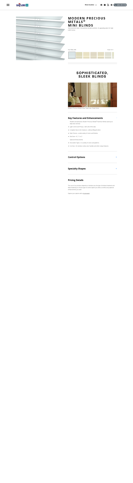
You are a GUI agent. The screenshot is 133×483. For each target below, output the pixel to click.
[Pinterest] (111, 5)
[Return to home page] (38, 5)
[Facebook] (101, 5)
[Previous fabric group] (106, 49)
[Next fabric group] (113, 49)
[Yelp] (108, 5)
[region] (40, 38)
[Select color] (72, 55)
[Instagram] (104, 5)
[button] (8, 5)
